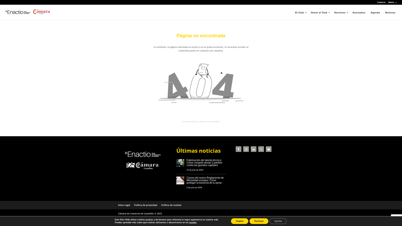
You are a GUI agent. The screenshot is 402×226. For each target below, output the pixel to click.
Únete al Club (319, 12)
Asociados (359, 12)
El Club (299, 12)
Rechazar (259, 221)
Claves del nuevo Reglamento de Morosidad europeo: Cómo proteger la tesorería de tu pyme (205, 180)
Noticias (390, 12)
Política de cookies (171, 205)
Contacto (381, 2)
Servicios (340, 12)
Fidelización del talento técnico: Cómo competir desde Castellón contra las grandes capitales (204, 163)
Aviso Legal (124, 205)
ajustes (192, 222)
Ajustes (278, 221)
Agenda (375, 12)
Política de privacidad (145, 205)
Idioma (391, 2)
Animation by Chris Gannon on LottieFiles (201, 121)
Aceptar (240, 221)
